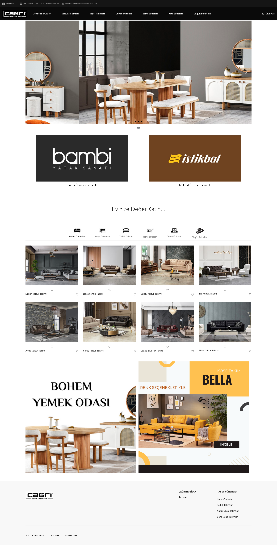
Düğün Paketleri (202, 14)
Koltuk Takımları (70, 14)
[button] (135, 121)
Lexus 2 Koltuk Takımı (152, 350)
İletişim (55, 536)
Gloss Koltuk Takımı (208, 350)
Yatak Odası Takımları (228, 511)
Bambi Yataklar (225, 499)
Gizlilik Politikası (35, 536)
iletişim (183, 497)
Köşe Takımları (97, 14)
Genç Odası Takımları (227, 517)
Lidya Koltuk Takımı (93, 294)
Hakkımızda (71, 536)
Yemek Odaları (150, 14)
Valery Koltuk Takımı (151, 294)
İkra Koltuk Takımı (208, 293)
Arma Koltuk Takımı (35, 350)
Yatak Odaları (176, 14)
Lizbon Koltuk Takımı (35, 294)
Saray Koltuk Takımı (93, 350)
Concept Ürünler (42, 14)
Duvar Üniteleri (124, 14)
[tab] (77, 233)
